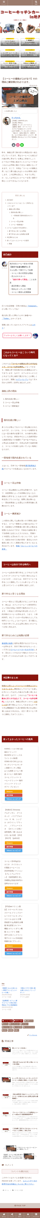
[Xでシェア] (6, 806)
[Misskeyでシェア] (33, 806)
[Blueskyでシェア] (24, 806)
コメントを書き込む (20, 1171)
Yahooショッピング (14, 799)
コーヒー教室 (8, 1027)
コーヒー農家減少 (17, 225)
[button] (36, 639)
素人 (17, 1030)
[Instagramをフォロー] (18, 145)
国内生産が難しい (17, 212)
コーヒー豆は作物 (17, 221)
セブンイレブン (22, 379)
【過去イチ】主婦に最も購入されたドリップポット (28, 990)
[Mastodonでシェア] (15, 806)
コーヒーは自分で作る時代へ (17, 228)
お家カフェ (29, 1021)
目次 (17, 195)
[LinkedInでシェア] (15, 818)
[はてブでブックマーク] (24, 812)
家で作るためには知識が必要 (19, 234)
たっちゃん (16, 118)
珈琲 (11, 1030)
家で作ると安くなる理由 (17, 231)
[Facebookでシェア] (6, 812)
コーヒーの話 (8, 1021)
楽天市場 (10, 795)
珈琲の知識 (19, 1021)
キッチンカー (15, 1024)
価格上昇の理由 (14, 209)
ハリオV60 (18, 1027)
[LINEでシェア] (33, 812)
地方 (5, 1030)
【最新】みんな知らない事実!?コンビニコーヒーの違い (9, 990)
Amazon (10, 791)
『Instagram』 (32, 306)
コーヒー (25, 1024)
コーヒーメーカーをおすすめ (22, 650)
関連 (10, 244)
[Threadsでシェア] (15, 812)
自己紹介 (10, 200)
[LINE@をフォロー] (22, 145)
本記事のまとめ (12, 237)
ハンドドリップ (29, 1027)
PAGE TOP (21, 1206)
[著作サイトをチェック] (14, 145)
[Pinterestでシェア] (6, 818)
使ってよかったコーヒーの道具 (18, 240)
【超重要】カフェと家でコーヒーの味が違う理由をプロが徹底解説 (9, 1003)
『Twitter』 (6, 318)
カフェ (6, 1024)
